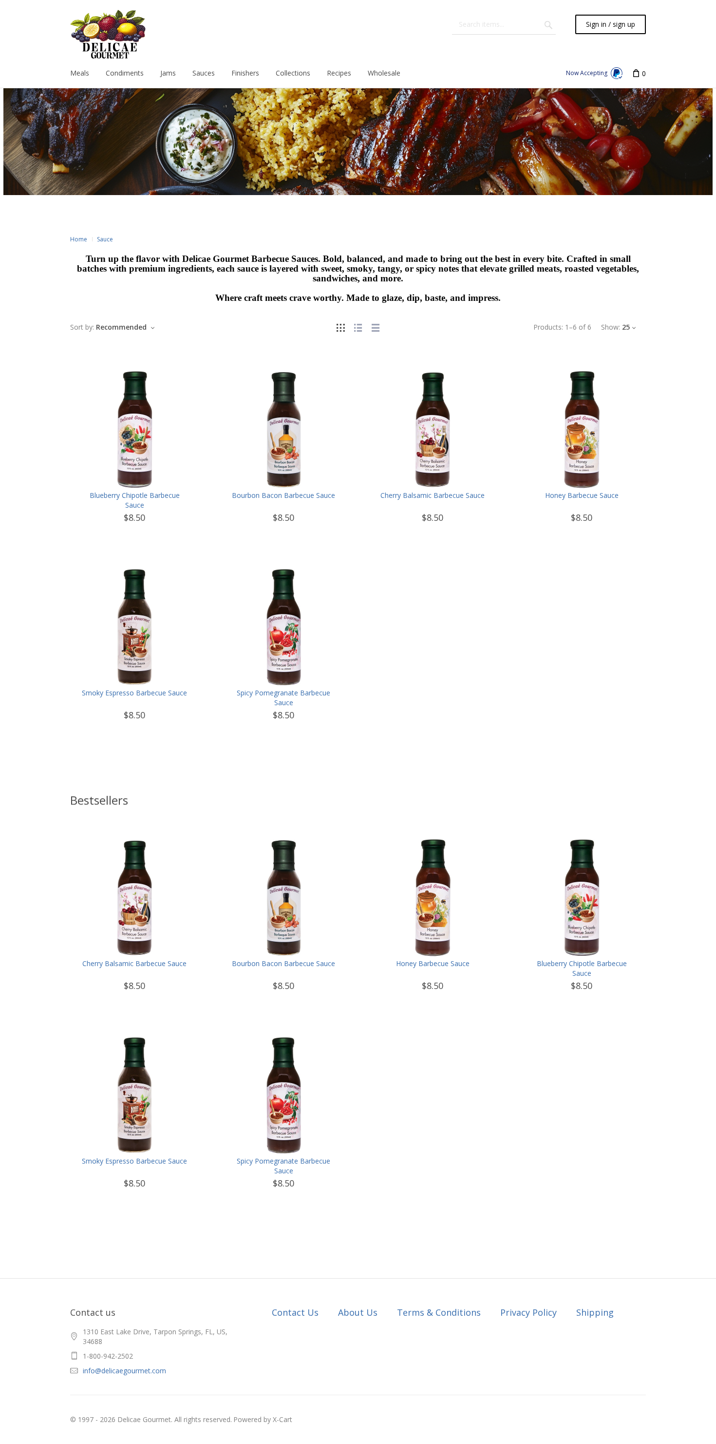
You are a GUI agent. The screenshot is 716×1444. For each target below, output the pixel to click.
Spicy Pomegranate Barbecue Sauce (283, 697)
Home (78, 239)
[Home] (108, 34)
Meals (79, 73)
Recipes (339, 73)
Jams (168, 73)
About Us (357, 1312)
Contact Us (295, 1312)
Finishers (245, 73)
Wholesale (384, 73)
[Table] (375, 327)
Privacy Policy (528, 1312)
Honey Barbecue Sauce (582, 495)
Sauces (203, 73)
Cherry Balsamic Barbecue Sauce (432, 495)
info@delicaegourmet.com (124, 1370)
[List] (358, 327)
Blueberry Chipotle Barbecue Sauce (135, 500)
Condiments (125, 73)
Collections (293, 73)
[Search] (548, 24)
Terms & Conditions (439, 1312)
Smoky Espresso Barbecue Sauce (134, 692)
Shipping (595, 1312)
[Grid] (340, 327)
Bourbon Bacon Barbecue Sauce (283, 495)
